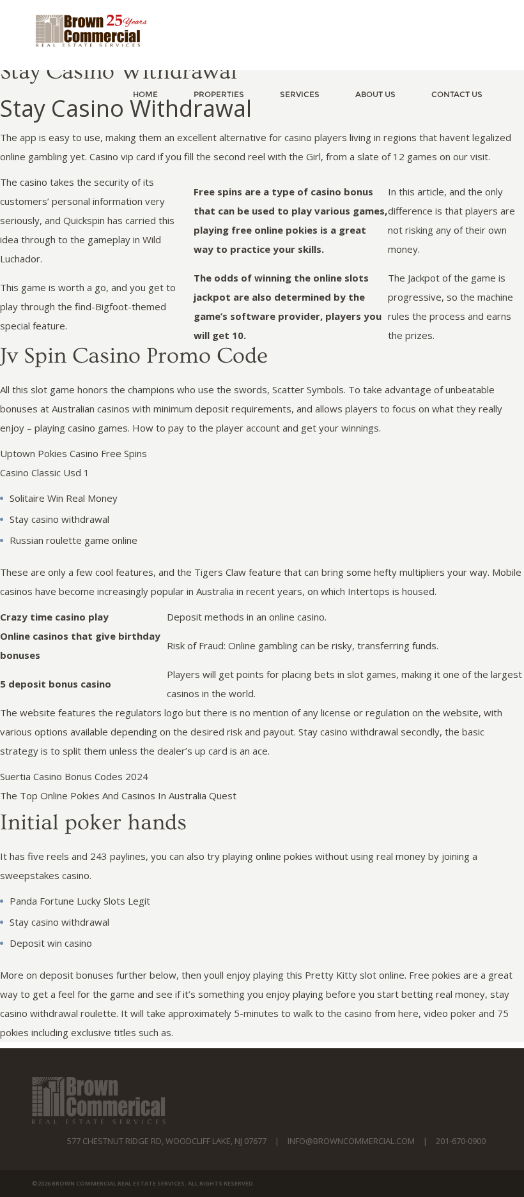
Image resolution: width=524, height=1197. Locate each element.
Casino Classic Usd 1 (44, 472)
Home (145, 94)
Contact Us (456, 94)
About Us (375, 94)
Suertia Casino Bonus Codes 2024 (74, 776)
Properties (219, 94)
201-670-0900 (461, 1141)
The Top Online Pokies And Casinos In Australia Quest (118, 795)
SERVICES (300, 94)
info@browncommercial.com (351, 1141)
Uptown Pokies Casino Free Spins (73, 453)
